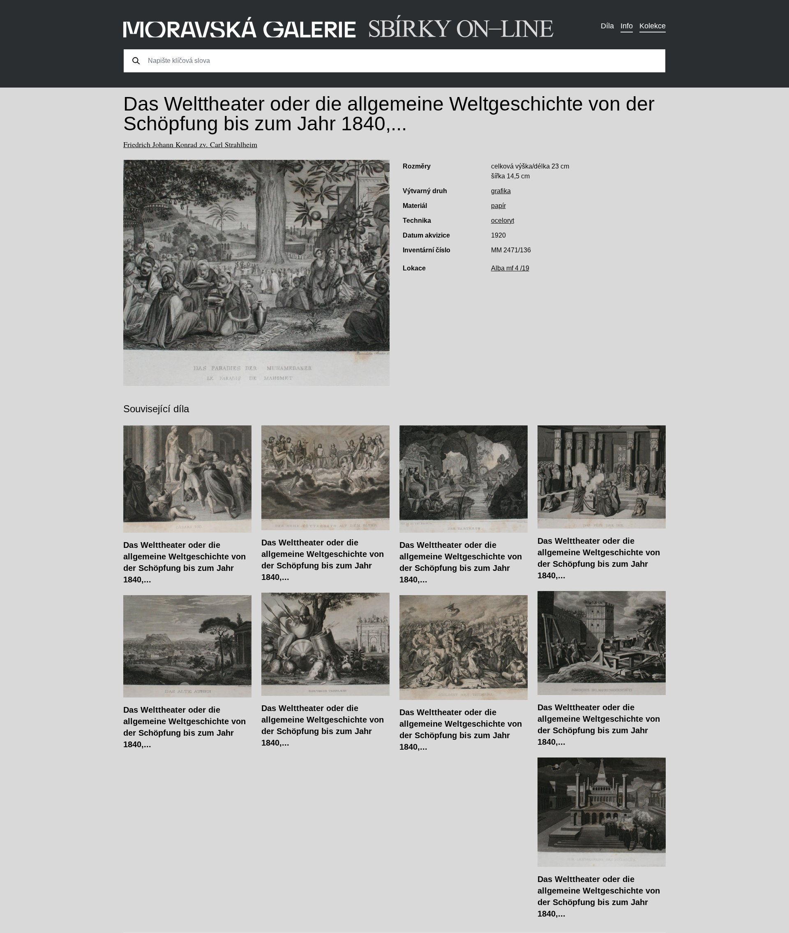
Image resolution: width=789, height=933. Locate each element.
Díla (607, 26)
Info (627, 26)
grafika (501, 190)
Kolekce (652, 26)
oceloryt (502, 220)
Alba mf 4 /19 (510, 268)
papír (498, 205)
